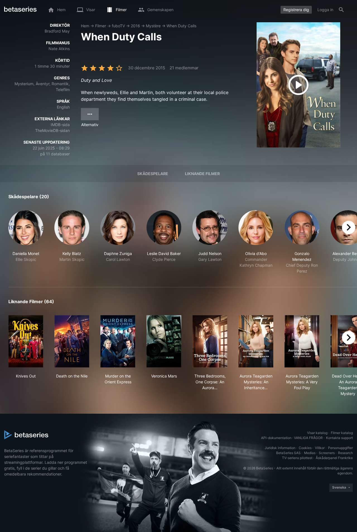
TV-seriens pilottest (297, 458)
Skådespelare (152, 173)
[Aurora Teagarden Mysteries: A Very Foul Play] (301, 341)
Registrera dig (296, 9)
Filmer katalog (342, 433)
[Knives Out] (25, 341)
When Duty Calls (181, 25)
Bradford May (57, 31)
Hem (85, 25)
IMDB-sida (60, 124)
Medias (309, 453)
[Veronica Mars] (163, 341)
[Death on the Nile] (71, 341)
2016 (135, 25)
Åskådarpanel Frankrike (334, 458)
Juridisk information (280, 448)
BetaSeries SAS (288, 453)
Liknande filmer (202, 173)
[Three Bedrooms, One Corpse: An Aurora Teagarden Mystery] (209, 341)
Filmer (100, 25)
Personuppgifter (340, 448)
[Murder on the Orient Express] (117, 341)
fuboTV (118, 25)
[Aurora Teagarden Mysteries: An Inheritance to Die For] (255, 341)
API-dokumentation (276, 438)
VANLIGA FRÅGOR (308, 438)
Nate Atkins (59, 48)
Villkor (320, 448)
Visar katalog (317, 433)
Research (345, 453)
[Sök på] (341, 10)
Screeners (327, 453)
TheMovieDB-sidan (52, 130)
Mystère (153, 25)
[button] (25, 242)
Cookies (305, 448)
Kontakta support (339, 438)
